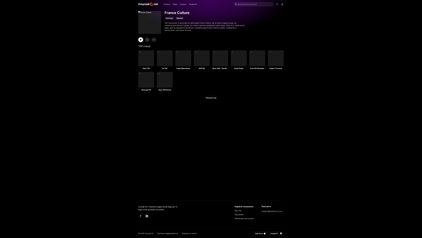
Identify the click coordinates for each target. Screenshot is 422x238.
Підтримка (239, 214)
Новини (183, 4)
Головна (166, 4)
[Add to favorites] (147, 39)
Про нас (238, 210)
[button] (146, 58)
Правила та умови (189, 233)
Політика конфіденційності (167, 233)
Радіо (175, 4)
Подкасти (193, 4)
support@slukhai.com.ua (272, 211)
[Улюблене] (277, 4)
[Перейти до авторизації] (282, 4)
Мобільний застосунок (244, 218)
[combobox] (254, 4)
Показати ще (211, 98)
